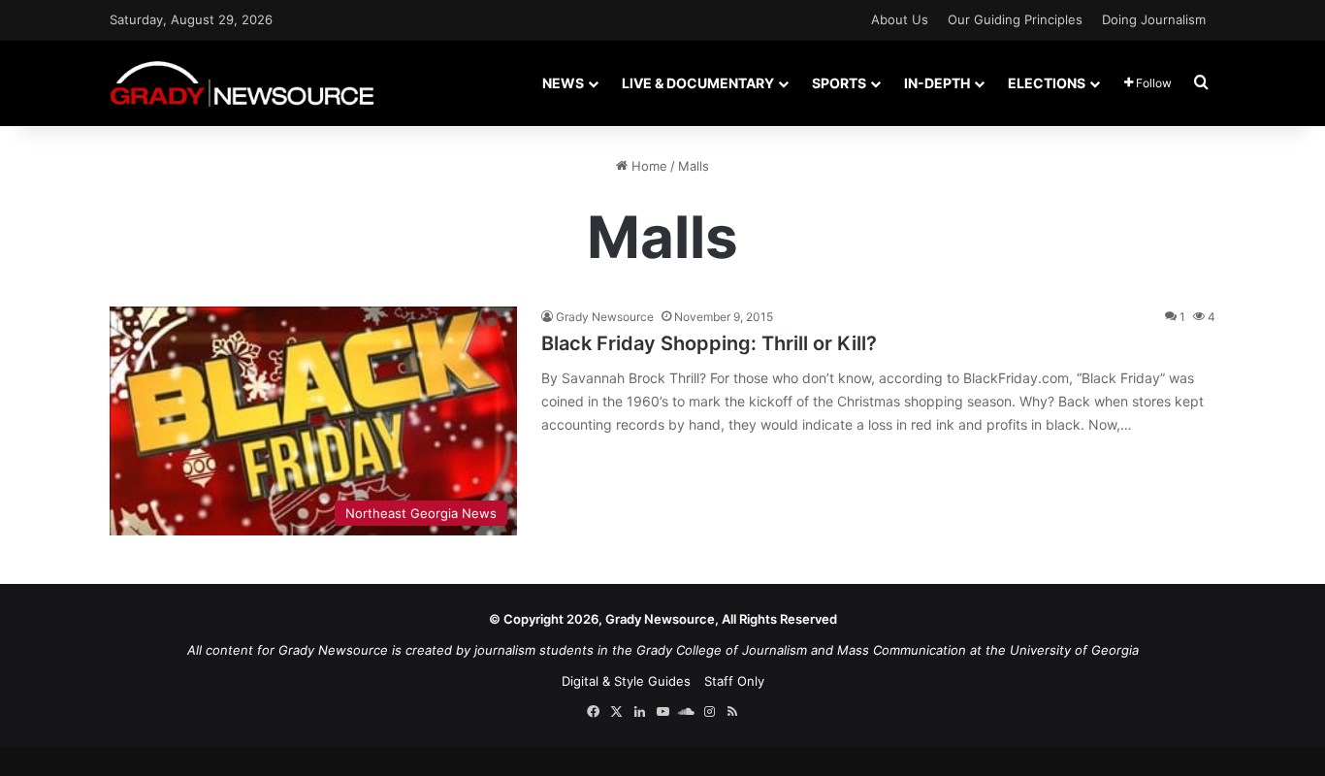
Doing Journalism (1154, 19)
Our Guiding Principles (1015, 19)
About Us (899, 19)
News (563, 83)
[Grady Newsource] (242, 83)
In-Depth (937, 83)
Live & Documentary (698, 83)
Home (647, 166)
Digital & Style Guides (626, 681)
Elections (1046, 83)
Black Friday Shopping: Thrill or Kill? (709, 343)
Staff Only (734, 681)
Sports (839, 83)
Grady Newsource (605, 316)
